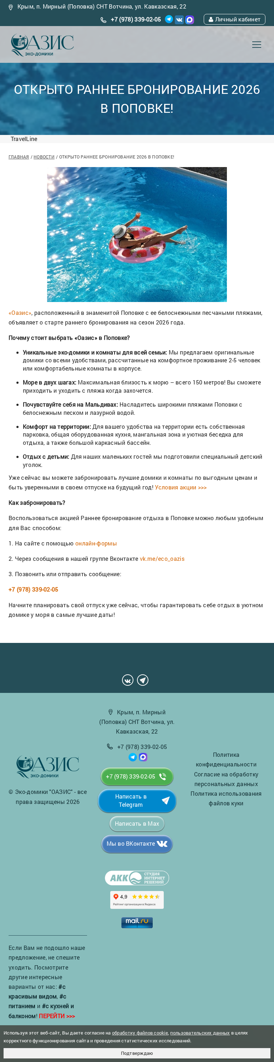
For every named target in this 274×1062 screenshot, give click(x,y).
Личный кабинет (237, 19)
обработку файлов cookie (140, 1033)
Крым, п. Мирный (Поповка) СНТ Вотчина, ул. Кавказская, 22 (101, 6)
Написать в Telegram (131, 800)
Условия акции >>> (181, 487)
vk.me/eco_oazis (162, 558)
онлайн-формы (96, 543)
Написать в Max (137, 823)
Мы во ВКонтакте (131, 843)
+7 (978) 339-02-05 (136, 19)
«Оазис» (20, 312)
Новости (44, 157)
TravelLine (24, 138)
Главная (19, 157)
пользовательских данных (200, 1033)
